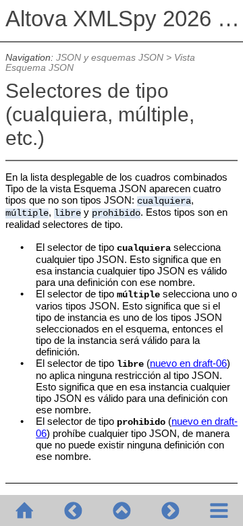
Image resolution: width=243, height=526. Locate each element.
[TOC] (218, 510)
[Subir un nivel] (121, 510)
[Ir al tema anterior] (73, 510)
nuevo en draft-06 (188, 363)
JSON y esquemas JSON (109, 58)
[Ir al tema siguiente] (170, 510)
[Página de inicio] (24, 510)
